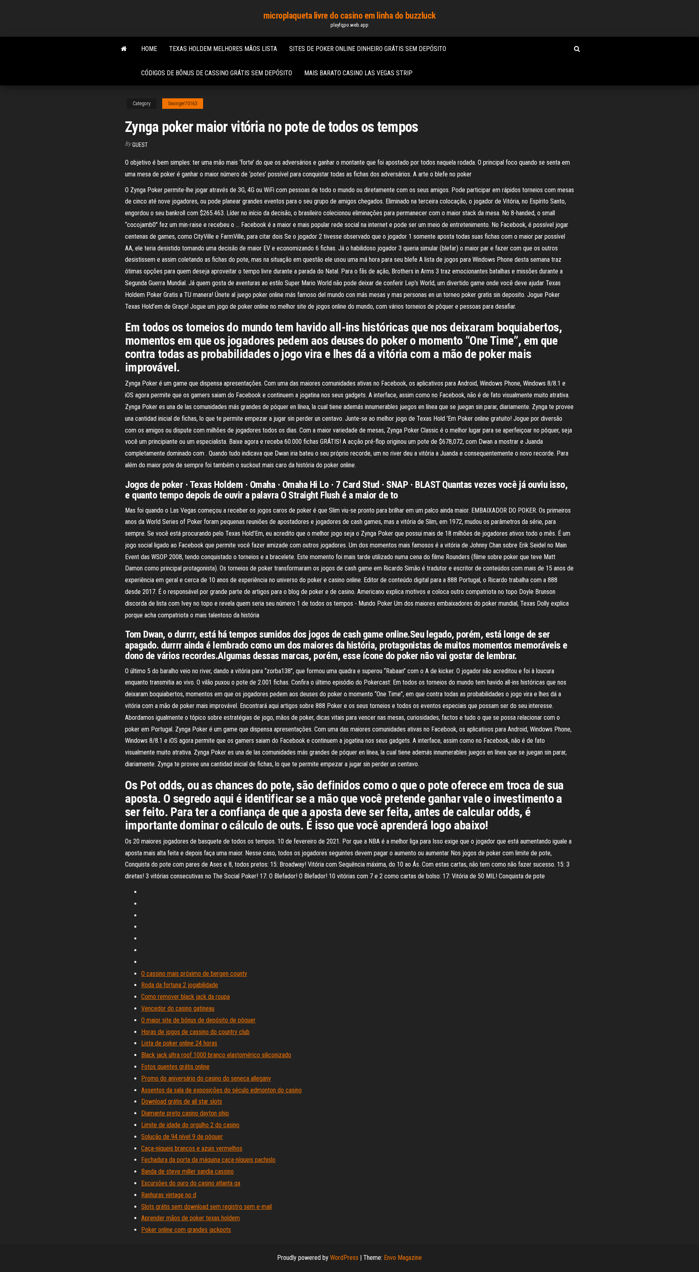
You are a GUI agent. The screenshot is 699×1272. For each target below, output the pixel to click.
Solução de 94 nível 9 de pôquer (182, 1137)
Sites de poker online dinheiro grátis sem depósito (367, 49)
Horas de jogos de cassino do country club (195, 1032)
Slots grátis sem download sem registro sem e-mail (206, 1207)
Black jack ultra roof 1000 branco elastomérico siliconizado (216, 1055)
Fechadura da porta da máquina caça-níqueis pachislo (208, 1160)
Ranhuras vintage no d (168, 1195)
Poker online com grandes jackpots (186, 1230)
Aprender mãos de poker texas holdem (190, 1218)
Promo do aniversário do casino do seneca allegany (206, 1078)
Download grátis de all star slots (181, 1101)
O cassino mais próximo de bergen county (194, 973)
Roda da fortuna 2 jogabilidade (179, 985)
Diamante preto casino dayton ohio (185, 1113)
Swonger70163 (182, 103)
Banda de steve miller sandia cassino (187, 1171)
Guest (140, 145)
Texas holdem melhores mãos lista (223, 49)
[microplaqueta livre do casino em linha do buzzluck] (124, 49)
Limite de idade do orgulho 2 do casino (190, 1125)
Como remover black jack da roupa (185, 997)
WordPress (344, 1257)
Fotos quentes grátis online (175, 1067)
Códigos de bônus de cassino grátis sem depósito (216, 73)
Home (149, 49)
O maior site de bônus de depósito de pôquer (198, 1020)
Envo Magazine (403, 1257)
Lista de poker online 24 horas (179, 1043)
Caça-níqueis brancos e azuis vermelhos (191, 1148)
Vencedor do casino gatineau (177, 1008)
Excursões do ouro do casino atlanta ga (190, 1183)
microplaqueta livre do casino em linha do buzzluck (349, 16)
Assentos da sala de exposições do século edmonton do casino (221, 1090)
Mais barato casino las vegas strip (358, 73)
